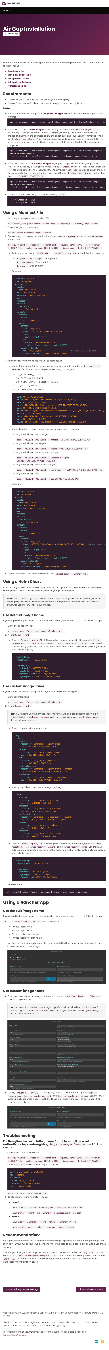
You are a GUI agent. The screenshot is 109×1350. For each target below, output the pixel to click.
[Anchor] (33, 93)
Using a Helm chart (18, 78)
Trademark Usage (51, 1325)
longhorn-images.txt (55, 113)
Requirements (15, 71)
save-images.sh (38, 129)
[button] (105, 3)
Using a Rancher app (19, 82)
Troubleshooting (17, 85)
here (57, 620)
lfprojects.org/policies (14, 1335)
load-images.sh (45, 163)
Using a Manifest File (19, 74)
